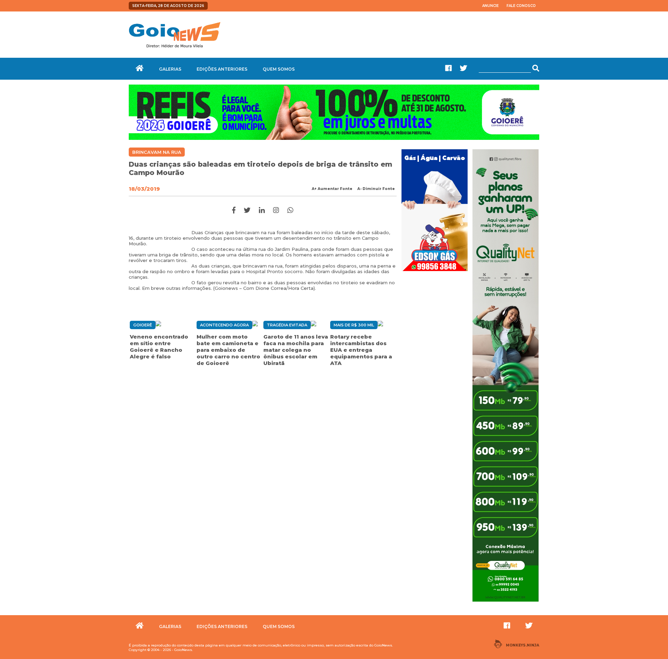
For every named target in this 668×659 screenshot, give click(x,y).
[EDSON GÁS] (434, 272)
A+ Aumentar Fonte (332, 188)
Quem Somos (279, 69)
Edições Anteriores (222, 69)
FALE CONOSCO (521, 5)
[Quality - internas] (505, 602)
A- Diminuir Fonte (376, 188)
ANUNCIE (490, 5)
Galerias (170, 69)
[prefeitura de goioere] (334, 138)
